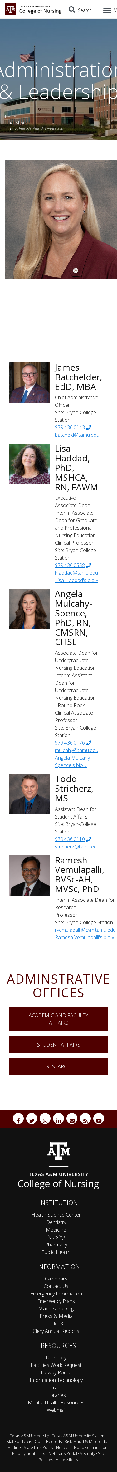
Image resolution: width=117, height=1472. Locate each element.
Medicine (56, 1229)
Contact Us (56, 1286)
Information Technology (56, 1380)
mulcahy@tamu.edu (76, 750)
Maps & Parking (56, 1308)
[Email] (71, 1118)
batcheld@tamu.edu (77, 434)
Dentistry (56, 1222)
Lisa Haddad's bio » (76, 580)
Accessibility (67, 1459)
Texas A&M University (29, 1435)
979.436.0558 (70, 565)
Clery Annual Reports (56, 1331)
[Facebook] (18, 1118)
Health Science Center (56, 1214)
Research (58, 1066)
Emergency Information (56, 1293)
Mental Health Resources (56, 1402)
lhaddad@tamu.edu (76, 572)
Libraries (56, 1395)
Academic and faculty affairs (58, 1019)
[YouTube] (98, 1118)
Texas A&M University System (78, 1435)
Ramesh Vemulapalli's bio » (84, 937)
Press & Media (56, 1316)
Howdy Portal (56, 1372)
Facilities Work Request (56, 1365)
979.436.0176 (70, 742)
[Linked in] (58, 1118)
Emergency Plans (56, 1301)
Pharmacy (56, 1244)
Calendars (56, 1278)
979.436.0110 (70, 839)
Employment (23, 1453)
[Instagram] (45, 1118)
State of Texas (19, 1441)
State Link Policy (38, 1447)
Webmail (56, 1409)
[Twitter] (31, 1118)
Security (87, 1453)
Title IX (56, 1323)
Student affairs (58, 1044)
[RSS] (85, 1118)
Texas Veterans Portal (57, 1453)
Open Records (48, 1441)
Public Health (56, 1252)
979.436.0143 (70, 427)
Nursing (56, 1237)
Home (10, 116)
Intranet (56, 1387)
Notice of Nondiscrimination (82, 1447)
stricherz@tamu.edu (77, 846)
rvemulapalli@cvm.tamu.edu (85, 929)
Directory (56, 1357)
